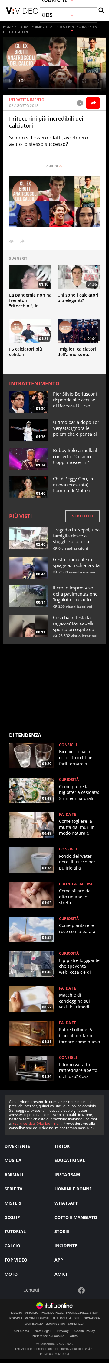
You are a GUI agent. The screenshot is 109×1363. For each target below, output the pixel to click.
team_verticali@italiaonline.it (37, 1123)
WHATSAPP (66, 1203)
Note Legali (43, 1331)
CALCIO (12, 1245)
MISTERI (13, 1203)
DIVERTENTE (17, 1146)
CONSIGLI (68, 745)
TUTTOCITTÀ (61, 1318)
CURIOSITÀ (69, 780)
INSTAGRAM (67, 1174)
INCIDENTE (65, 1245)
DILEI (77, 1318)
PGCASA (15, 1318)
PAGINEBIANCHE (37, 1318)
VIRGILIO (31, 1312)
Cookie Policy (84, 1331)
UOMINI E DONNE (73, 1189)
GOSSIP (12, 1217)
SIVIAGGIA (92, 1318)
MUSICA (13, 1160)
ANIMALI (14, 1174)
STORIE (61, 1231)
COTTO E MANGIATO (75, 1217)
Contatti (31, 1290)
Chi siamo (21, 1331)
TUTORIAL (15, 1231)
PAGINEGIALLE (52, 1312)
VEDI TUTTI (82, 516)
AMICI (60, 1274)
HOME (8, 26)
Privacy (63, 1331)
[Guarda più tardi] (80, 103)
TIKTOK (62, 1146)
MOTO (11, 1274)
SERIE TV (13, 1189)
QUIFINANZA (34, 1323)
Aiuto (74, 1335)
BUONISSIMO (55, 1323)
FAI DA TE (67, 814)
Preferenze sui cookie (48, 1335)
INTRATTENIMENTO (34, 26)
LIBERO (16, 1312)
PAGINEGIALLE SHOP (82, 1312)
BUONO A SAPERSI (75, 884)
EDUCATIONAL (69, 1160)
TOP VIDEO (16, 1260)
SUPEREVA (76, 1323)
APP (58, 1260)
